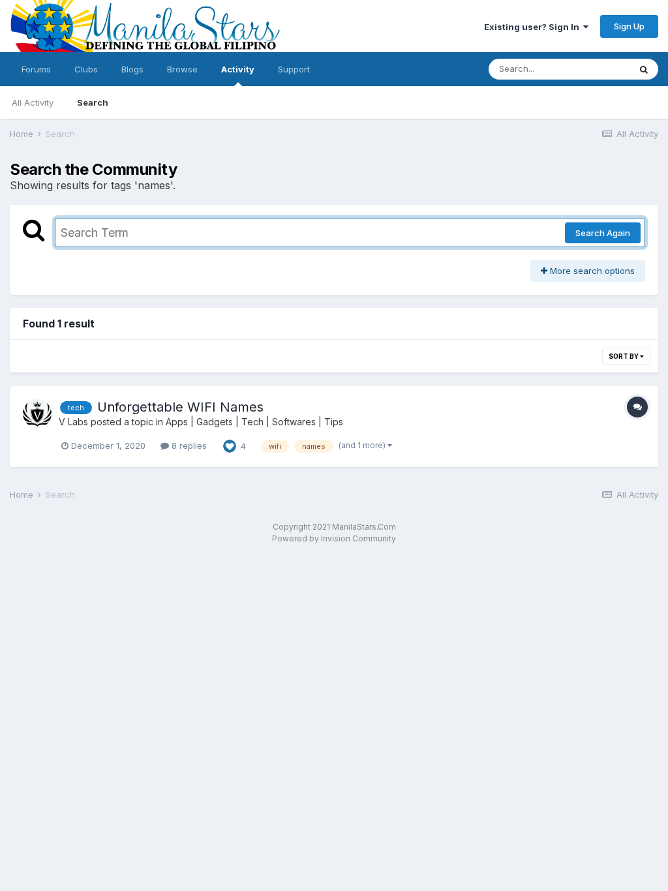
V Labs (73, 421)
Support (294, 69)
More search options (591, 270)
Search (92, 102)
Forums (36, 69)
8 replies (188, 445)
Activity (237, 69)
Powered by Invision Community (334, 538)
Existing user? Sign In (533, 27)
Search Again (602, 233)
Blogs (132, 69)
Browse (182, 69)
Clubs (86, 69)
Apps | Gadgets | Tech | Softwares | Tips (254, 421)
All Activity (32, 102)
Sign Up (629, 26)
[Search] (644, 69)
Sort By (624, 356)
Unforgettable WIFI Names (180, 407)
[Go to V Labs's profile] (37, 413)
